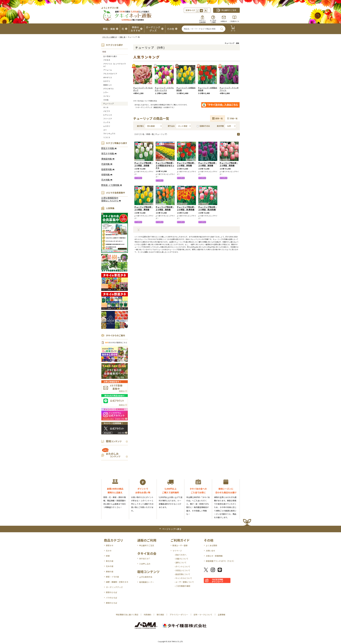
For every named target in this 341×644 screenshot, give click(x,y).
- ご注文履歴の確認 (182, 586)
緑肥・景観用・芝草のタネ (117, 582)
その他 (105, 100)
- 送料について (180, 562)
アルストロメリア (110, 73)
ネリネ (105, 107)
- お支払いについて (182, 570)
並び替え (140, 126)
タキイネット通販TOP (109, 37)
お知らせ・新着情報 (214, 555)
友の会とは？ (144, 558)
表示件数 (220, 126)
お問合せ (224, 21)
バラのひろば (111, 597)
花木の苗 (109, 566)
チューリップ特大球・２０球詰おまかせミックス (165, 165)
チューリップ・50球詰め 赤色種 (207, 89)
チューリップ (108, 103)
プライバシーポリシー (179, 614)
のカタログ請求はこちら (116, 342)
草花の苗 (109, 561)
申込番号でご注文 (146, 545)
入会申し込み (144, 563)
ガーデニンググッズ (114, 587)
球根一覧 (122, 37)
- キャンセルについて (183, 578)
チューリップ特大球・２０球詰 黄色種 (143, 208)
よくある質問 (211, 545)
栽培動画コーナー (146, 582)
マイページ (177, 550)
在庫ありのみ (205, 126)
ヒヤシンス (107, 115)
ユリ (105, 130)
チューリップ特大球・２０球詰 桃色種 (229, 164)
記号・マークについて (203, 614)
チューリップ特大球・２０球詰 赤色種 (186, 164)
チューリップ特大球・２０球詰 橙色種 (165, 208)
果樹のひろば (111, 603)
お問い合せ (210, 550)
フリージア (107, 118)
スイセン (106, 96)
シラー (105, 92)
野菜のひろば (111, 592)
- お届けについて (181, 558)
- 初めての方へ (180, 554)
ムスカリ (106, 126)
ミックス (106, 122)
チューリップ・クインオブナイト (229, 89)
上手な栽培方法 (145, 577)
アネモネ (106, 60)
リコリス (106, 137)
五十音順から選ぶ (110, 56)
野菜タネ (109, 545)
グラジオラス (108, 88)
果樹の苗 (109, 571)
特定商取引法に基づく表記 (127, 614)
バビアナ (106, 111)
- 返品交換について (182, 574)
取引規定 (160, 614)
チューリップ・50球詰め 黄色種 (186, 89)
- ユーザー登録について (184, 582)
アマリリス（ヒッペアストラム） (114, 64)
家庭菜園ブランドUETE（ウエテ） (220, 561)
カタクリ (106, 81)
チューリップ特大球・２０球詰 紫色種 (207, 164)
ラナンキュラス (109, 133)
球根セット (107, 85)
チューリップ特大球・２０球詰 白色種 (143, 164)
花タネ (108, 550)
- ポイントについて (182, 566)
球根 (104, 51)
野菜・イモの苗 (112, 576)
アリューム (107, 70)
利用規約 (147, 614)
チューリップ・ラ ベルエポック (143, 89)
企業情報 (221, 614)
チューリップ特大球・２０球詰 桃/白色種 (207, 208)
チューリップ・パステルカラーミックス (164, 89)
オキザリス (107, 77)
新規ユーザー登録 (179, 545)
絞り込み (171, 126)
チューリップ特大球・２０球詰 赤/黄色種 (186, 208)
